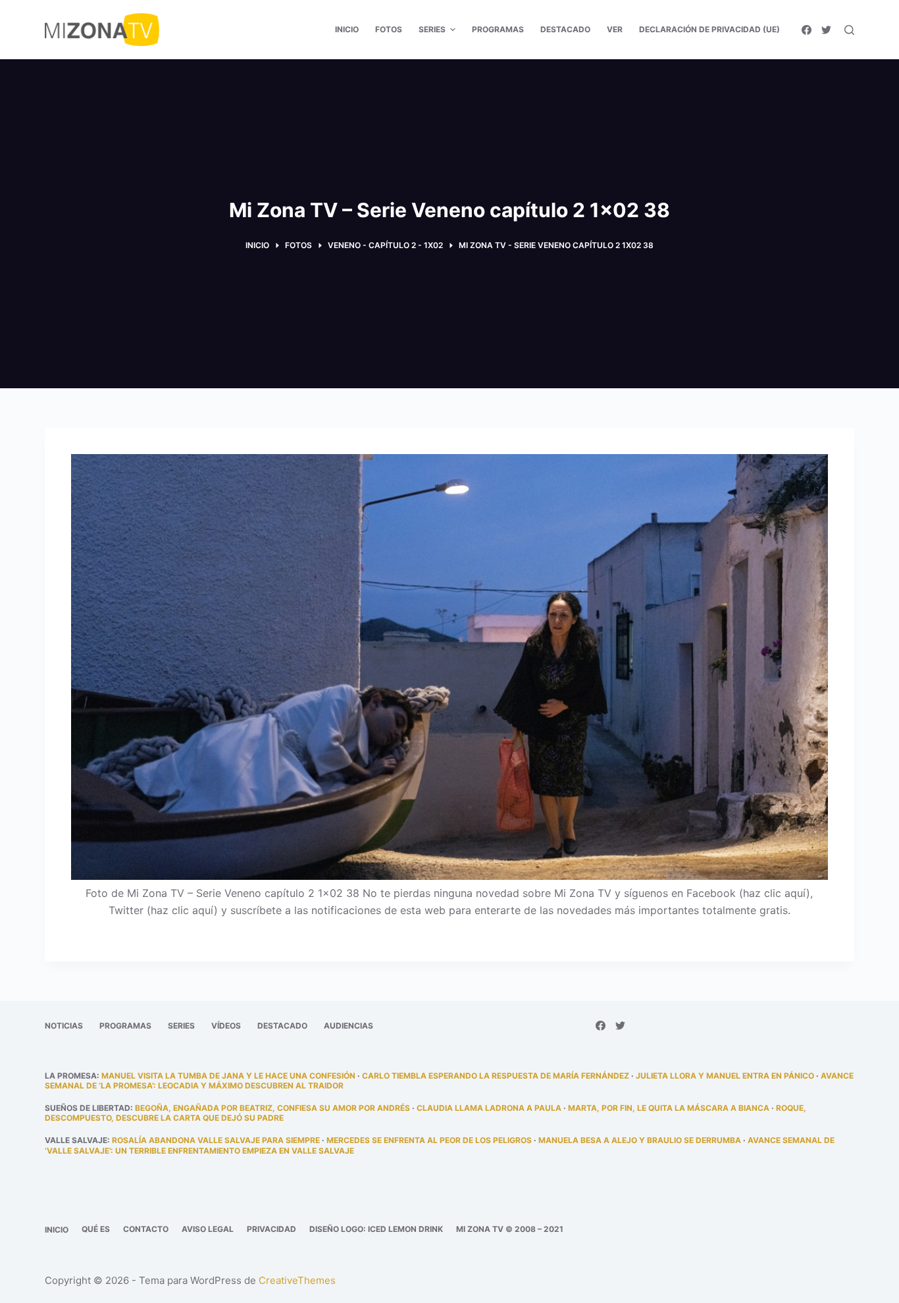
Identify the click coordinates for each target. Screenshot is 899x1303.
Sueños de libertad (87, 1108)
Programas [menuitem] (498, 29)
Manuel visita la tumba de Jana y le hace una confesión (228, 1076)
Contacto (145, 1229)
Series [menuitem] (432, 29)
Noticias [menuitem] (64, 1026)
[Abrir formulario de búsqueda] (849, 30)
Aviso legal (208, 1229)
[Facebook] (806, 30)
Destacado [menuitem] (565, 29)
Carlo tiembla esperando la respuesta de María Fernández (495, 1076)
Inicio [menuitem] (347, 29)
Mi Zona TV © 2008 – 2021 (509, 1229)
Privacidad (271, 1229)
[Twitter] (826, 30)
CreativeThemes (297, 1280)
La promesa (71, 1076)
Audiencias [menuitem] (348, 1026)
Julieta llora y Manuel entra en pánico (725, 1076)
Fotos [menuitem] (388, 29)
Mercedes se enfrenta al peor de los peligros (429, 1140)
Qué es (96, 1229)
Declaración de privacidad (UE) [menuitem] (709, 29)
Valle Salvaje (76, 1140)
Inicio (56, 1230)
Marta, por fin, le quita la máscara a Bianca (668, 1108)
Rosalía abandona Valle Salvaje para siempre (216, 1140)
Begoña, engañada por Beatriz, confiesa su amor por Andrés (272, 1108)
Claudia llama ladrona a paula (489, 1108)
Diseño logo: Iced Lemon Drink (376, 1229)
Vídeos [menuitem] (226, 1026)
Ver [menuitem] (615, 29)
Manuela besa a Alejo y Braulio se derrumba (639, 1140)
